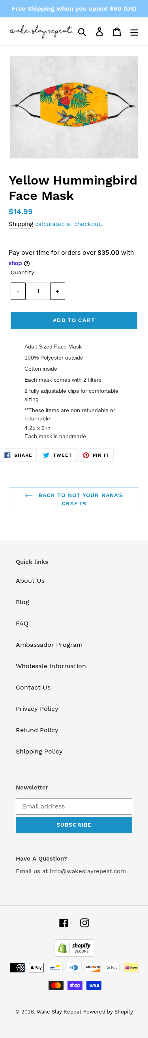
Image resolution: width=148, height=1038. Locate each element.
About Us (30, 580)
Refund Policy (37, 730)
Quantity (22, 272)
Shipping (21, 224)
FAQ (22, 623)
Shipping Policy (39, 751)
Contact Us (33, 687)
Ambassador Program (49, 644)
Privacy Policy (37, 708)
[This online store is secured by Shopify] (74, 954)
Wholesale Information (51, 666)
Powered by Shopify (108, 1012)
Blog (22, 602)
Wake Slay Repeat (59, 1012)
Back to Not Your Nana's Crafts (80, 499)
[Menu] (134, 31)
